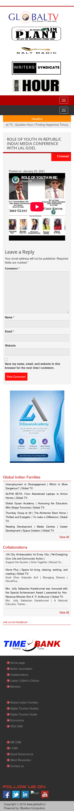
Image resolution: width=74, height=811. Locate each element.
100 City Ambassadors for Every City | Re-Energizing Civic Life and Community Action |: (36, 556)
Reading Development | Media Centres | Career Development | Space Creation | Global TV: (36, 529)
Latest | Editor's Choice (24, 680)
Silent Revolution (20, 760)
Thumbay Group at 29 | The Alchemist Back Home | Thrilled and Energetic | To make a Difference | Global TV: (36, 517)
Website (10, 345)
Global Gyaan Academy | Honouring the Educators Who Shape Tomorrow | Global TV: (36, 505)
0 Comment (63, 156)
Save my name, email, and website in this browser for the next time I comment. (32, 366)
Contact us (17, 766)
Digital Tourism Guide (23, 714)
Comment (12, 268)
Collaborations (19, 675)
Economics (17, 720)
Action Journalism (21, 669)
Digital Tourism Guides (24, 708)
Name (9, 317)
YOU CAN (16, 726)
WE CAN (15, 742)
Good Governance (21, 754)
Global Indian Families (24, 702)
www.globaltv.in (36, 804)
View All (64, 537)
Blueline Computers (32, 808)
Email (9, 331)
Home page (17, 663)
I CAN (14, 748)
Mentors (15, 686)
